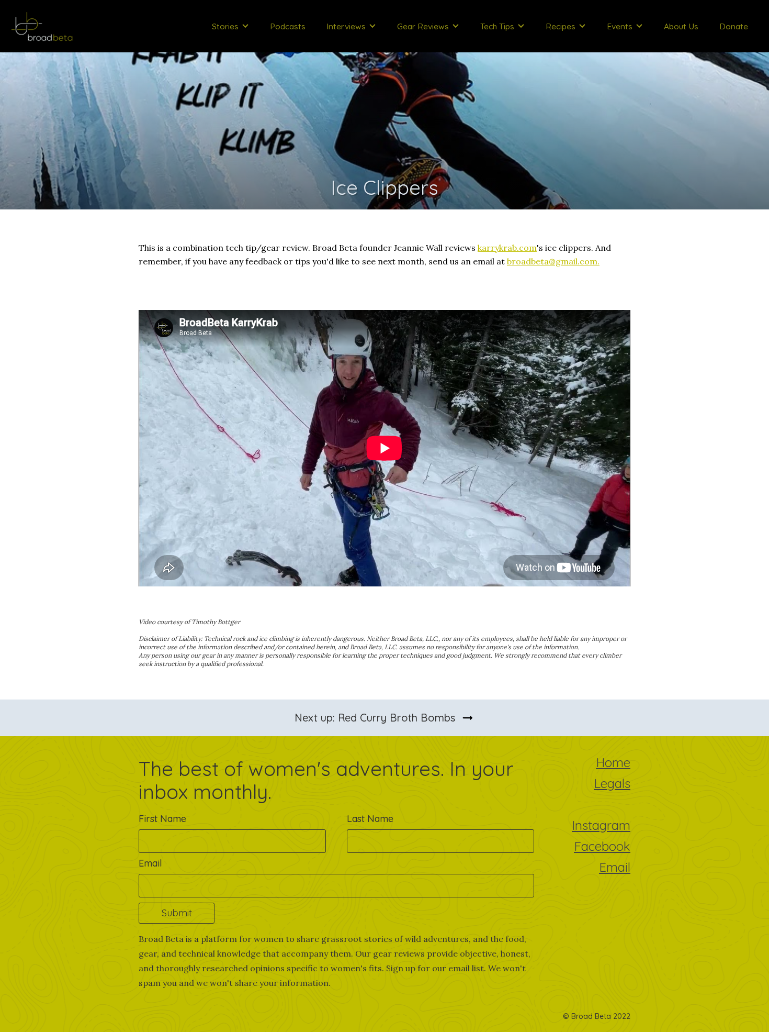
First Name (162, 819)
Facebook (602, 847)
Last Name (370, 819)
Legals (612, 784)
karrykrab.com (507, 247)
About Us (681, 26)
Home (613, 763)
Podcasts (288, 26)
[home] (41, 26)
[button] (230, 26)
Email (150, 863)
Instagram (601, 826)
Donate (733, 26)
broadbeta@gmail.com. (553, 261)
